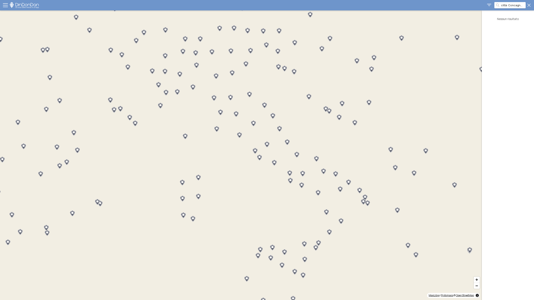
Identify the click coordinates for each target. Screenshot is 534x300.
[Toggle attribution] (477, 295)
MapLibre (434, 295)
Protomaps (447, 295)
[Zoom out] (477, 286)
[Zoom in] (477, 280)
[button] (121, 55)
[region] (241, 155)
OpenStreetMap (465, 295)
